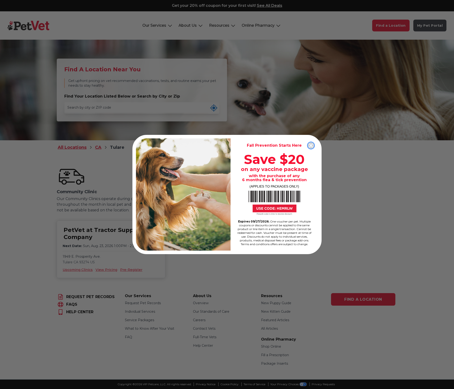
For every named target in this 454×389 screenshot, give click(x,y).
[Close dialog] (310, 145)
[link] (274, 203)
